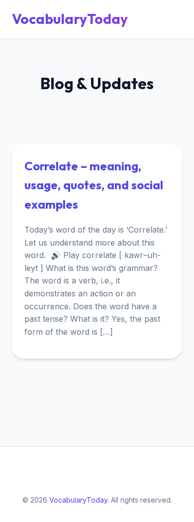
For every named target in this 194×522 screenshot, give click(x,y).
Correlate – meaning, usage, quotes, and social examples (93, 185)
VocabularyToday (70, 18)
